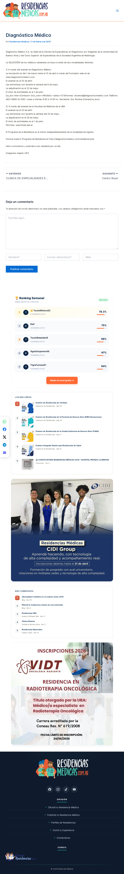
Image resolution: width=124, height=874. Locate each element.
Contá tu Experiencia (62, 830)
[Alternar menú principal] (117, 10)
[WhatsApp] (4, 421)
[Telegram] (4, 444)
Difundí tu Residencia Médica (62, 807)
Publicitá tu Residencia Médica (62, 815)
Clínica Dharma (28, 621)
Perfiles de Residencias (62, 822)
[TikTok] (66, 789)
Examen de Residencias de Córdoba (51, 403)
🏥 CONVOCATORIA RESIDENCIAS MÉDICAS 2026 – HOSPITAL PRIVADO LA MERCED (72, 460)
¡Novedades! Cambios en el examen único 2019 (42, 597)
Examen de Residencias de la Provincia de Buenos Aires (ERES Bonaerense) (69, 417)
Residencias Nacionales (32, 629)
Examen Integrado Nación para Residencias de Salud (59, 445)
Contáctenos (62, 838)
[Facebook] (49, 789)
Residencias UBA (29, 613)
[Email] (4, 452)
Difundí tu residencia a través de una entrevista (42, 605)
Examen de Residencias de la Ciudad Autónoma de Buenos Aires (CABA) (67, 431)
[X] (4, 437)
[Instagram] (58, 789)
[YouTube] (74, 789)
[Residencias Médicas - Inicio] (25, 10)
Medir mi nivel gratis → (62, 380)
